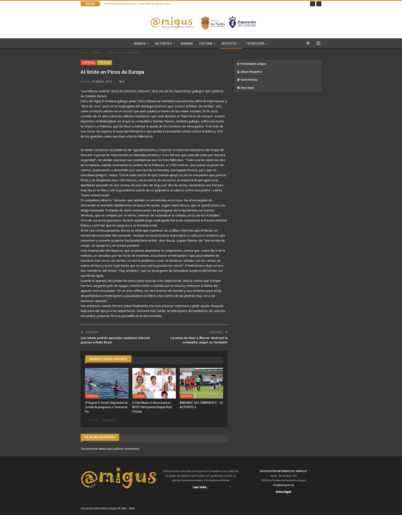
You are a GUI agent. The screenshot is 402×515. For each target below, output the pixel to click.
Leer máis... (201, 487)
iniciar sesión (99, 448)
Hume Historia (249, 79)
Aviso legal (247, 87)
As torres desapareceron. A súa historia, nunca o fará (137, 3)
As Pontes (163, 43)
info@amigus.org (283, 485)
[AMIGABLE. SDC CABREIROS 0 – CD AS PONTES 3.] (201, 383)
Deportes (229, 43)
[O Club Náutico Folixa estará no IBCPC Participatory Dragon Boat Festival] (154, 383)
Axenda (187, 43)
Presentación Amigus (253, 63)
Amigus (140, 43)
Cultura (206, 43)
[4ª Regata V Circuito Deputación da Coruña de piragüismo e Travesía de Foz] (107, 383)
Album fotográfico (251, 71)
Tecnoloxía (255, 43)
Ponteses (104, 62)
